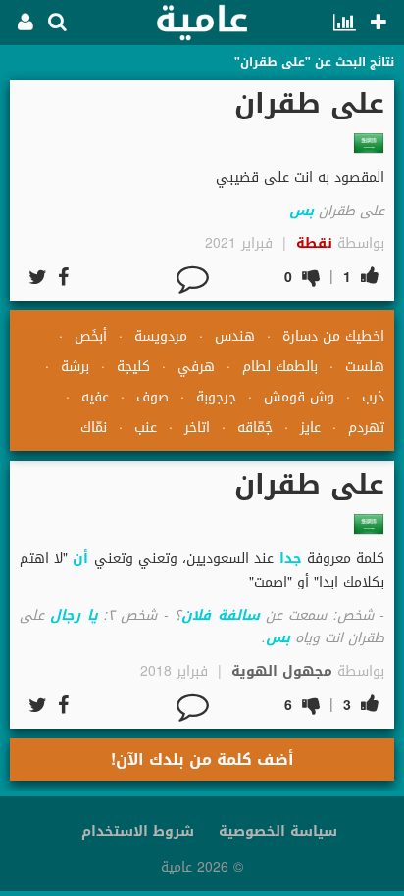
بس (301, 211)
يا (92, 615)
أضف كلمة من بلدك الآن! (202, 759)
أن (80, 558)
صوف (152, 397)
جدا (290, 558)
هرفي (196, 367)
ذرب (373, 397)
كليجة (133, 367)
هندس (235, 336)
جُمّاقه (255, 427)
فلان (196, 615)
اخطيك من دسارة (333, 336)
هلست (364, 367)
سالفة (239, 615)
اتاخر (197, 427)
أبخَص (91, 336)
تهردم (366, 427)
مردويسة (160, 336)
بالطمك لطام (280, 367)
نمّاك (93, 427)
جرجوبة (216, 397)
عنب (145, 427)
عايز (310, 427)
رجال (65, 615)
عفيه (95, 397)
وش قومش (299, 397)
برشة (75, 367)
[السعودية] (368, 143)
